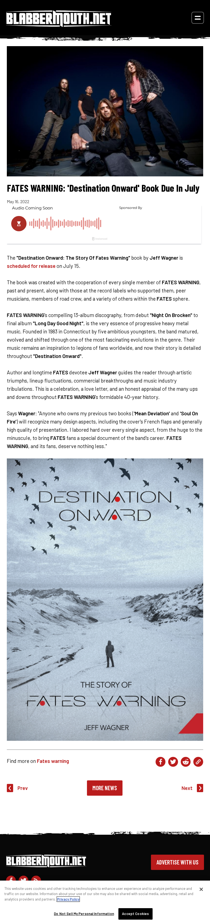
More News (104, 787)
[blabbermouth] (59, 25)
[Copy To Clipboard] (198, 762)
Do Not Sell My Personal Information (84, 913)
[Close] (201, 889)
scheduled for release (31, 266)
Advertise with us (177, 862)
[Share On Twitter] (173, 762)
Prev (23, 788)
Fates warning (53, 761)
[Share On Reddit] (186, 762)
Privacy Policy (68, 899)
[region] (105, 902)
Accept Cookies (135, 913)
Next (187, 788)
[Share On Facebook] (160, 762)
